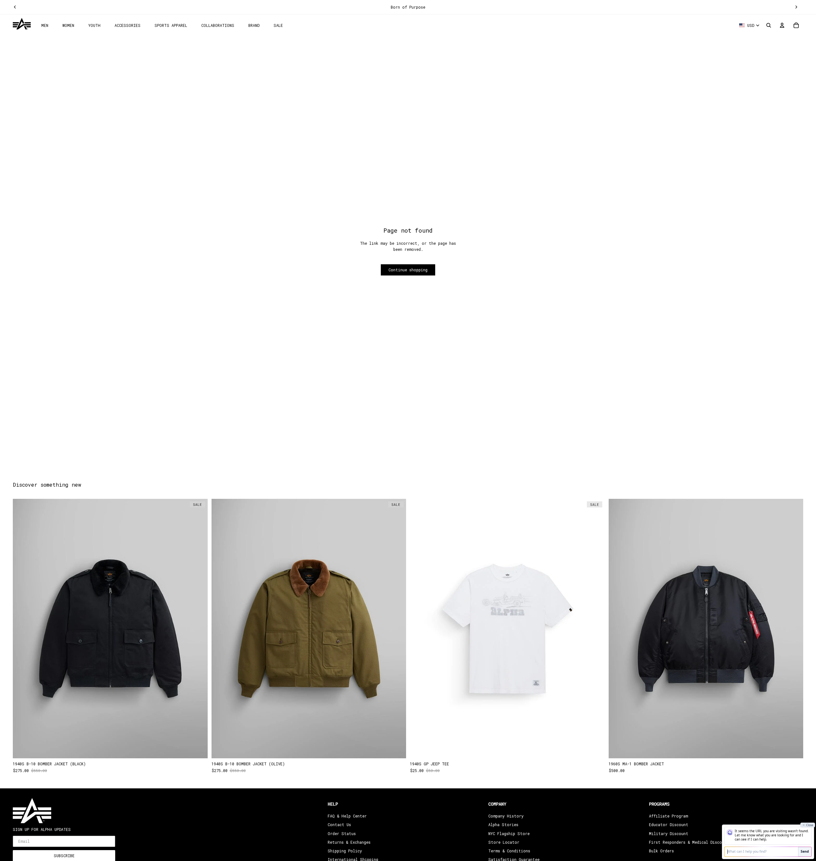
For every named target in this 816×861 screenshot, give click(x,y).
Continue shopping (408, 269)
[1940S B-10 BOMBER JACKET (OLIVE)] (309, 628)
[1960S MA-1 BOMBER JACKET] (706, 628)
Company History (506, 815)
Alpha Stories (503, 824)
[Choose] (198, 748)
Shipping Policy (345, 850)
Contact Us (339, 824)
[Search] (769, 25)
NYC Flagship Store (509, 833)
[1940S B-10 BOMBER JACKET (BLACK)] (110, 628)
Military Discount (668, 833)
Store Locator (503, 842)
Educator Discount (668, 824)
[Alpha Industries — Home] (22, 24)
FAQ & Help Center (347, 815)
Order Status (342, 833)
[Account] (782, 25)
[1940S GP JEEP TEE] (507, 628)
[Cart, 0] (796, 25)
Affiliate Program (668, 815)
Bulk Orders (661, 850)
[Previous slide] (15, 7)
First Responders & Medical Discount (689, 842)
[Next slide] (796, 7)
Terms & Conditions (509, 850)
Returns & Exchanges (349, 842)
